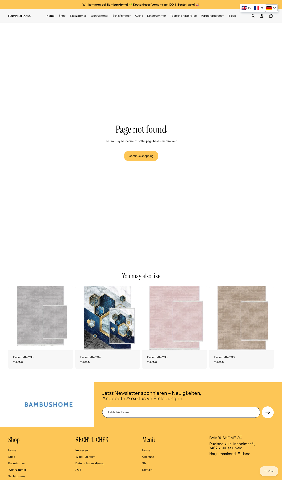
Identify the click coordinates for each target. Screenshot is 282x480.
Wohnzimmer (17, 470)
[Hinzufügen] (66, 344)
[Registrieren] (268, 412)
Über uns (148, 457)
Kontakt (147, 470)
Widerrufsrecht (85, 457)
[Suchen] (253, 15)
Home (12, 450)
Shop (11, 457)
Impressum (82, 450)
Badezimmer (16, 463)
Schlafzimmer (17, 476)
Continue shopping (141, 156)
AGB (78, 470)
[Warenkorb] (270, 15)
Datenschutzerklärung (89, 463)
